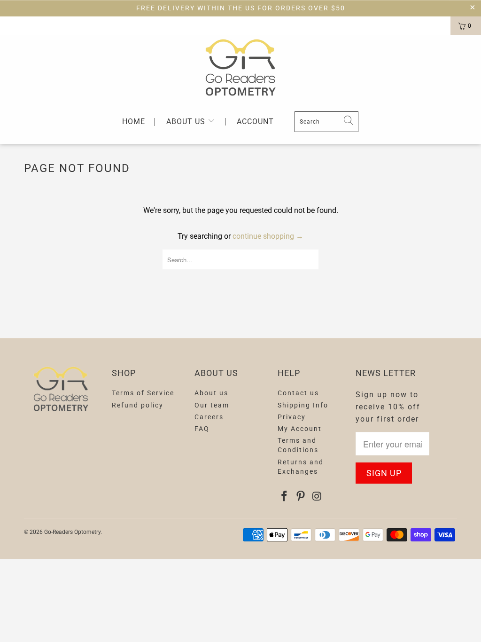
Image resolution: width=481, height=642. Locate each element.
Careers (209, 417)
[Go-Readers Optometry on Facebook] (285, 497)
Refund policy (137, 405)
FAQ (201, 428)
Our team (211, 405)
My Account (300, 428)
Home (133, 122)
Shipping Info (303, 405)
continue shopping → (268, 236)
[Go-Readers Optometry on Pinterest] (301, 497)
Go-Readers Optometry (72, 532)
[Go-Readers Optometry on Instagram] (317, 497)
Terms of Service (143, 393)
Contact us (298, 393)
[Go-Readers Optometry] (240, 67)
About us (187, 121)
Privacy (292, 417)
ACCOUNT (255, 121)
